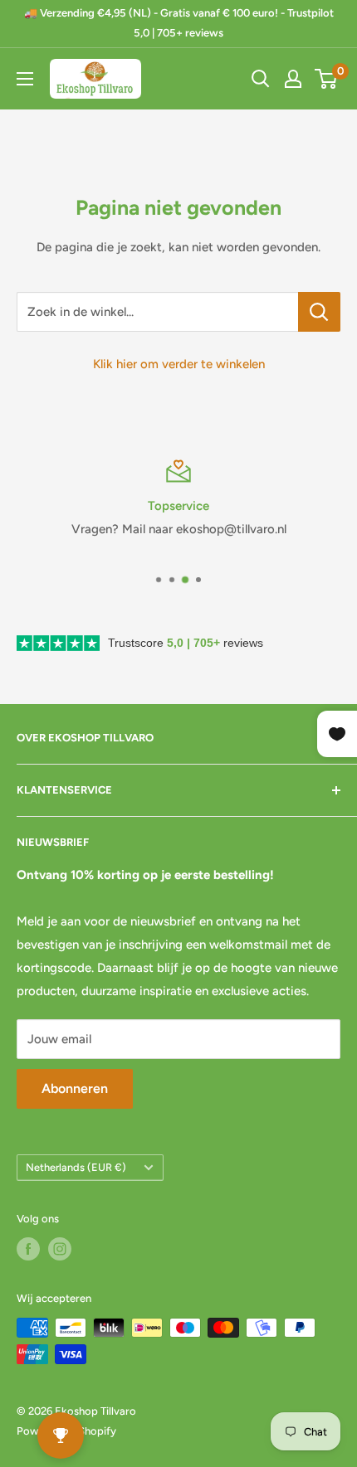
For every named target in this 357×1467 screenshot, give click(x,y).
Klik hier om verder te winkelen (179, 364)
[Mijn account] (293, 79)
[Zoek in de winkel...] (319, 312)
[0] (326, 79)
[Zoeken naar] (261, 79)
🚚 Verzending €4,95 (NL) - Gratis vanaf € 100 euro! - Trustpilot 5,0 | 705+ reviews (179, 23)
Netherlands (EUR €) (76, 1167)
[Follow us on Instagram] (59, 1249)
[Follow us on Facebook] (28, 1249)
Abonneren (75, 1088)
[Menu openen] (25, 78)
